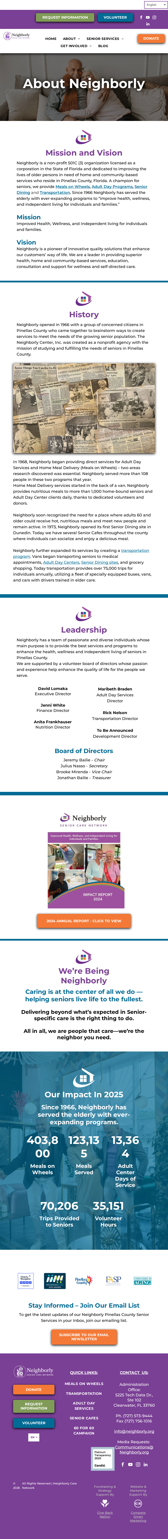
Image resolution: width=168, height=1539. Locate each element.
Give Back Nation (105, 1515)
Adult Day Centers (61, 562)
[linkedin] (147, 24)
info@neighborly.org (134, 1431)
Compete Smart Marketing (138, 1517)
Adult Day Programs (112, 186)
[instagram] (154, 18)
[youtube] (147, 18)
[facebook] (141, 18)
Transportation (55, 192)
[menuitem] (51, 39)
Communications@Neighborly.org (134, 1450)
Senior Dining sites (99, 562)
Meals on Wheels (73, 186)
